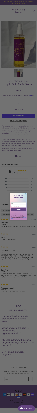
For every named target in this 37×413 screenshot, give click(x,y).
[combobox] (12, 206)
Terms (12, 218)
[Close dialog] (26, 194)
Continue (18, 209)
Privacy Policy (24, 217)
